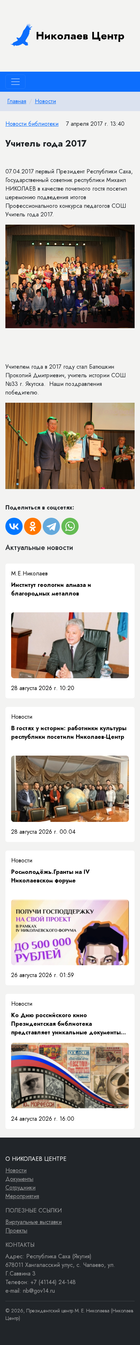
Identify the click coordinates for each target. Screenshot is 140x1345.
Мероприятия (22, 1196)
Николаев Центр (80, 35)
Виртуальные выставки (33, 1222)
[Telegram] (51, 526)
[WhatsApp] (70, 526)
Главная (16, 101)
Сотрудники (20, 1187)
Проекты (16, 1230)
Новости (45, 101)
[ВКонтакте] (14, 526)
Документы (19, 1179)
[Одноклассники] (32, 526)
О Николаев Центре (35, 1159)
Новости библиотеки (32, 124)
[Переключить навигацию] (15, 82)
